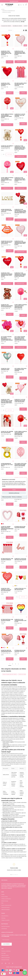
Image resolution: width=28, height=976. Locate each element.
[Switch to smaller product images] (26, 30)
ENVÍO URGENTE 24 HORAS (14, 1)
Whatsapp (3, 918)
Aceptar (14, 489)
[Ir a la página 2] (18, 664)
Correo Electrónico (4, 915)
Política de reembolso (5, 909)
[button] (13, 49)
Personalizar (22, 62)
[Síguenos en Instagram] (5, 963)
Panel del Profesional (5, 926)
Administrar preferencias (14, 493)
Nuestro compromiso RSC (6, 905)
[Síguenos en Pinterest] (9, 963)
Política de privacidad (6, 496)
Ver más (22, 21)
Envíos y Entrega (4, 896)
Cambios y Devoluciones (6, 898)
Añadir (10, 62)
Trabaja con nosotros (5, 920)
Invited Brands (4, 928)
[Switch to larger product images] (23, 30)
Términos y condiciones (5, 951)
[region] (14, 867)
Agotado (10, 154)
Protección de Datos (5, 959)
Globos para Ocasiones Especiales (8, 10)
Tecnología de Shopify (17, 966)
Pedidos (2, 894)
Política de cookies (5, 955)
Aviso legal (3, 953)
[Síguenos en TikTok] (12, 963)
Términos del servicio (5, 907)
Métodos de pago (4, 900)
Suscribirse (6, 944)
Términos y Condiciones (17, 496)
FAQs (2, 903)
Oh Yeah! (2, 9)
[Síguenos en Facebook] (2, 963)
